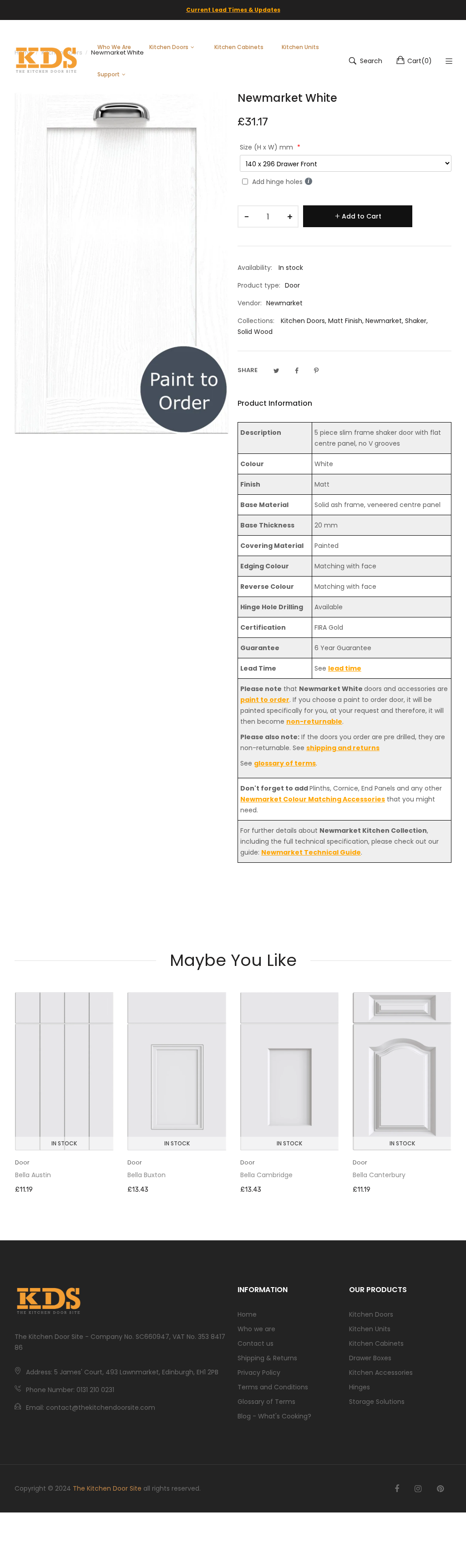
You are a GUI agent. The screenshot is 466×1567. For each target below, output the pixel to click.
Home (247, 1314)
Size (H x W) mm (267, 147)
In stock (64, 1143)
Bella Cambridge (266, 1174)
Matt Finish (345, 320)
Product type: (259, 285)
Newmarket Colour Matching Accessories (312, 799)
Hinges (359, 1387)
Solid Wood (255, 331)
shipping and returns (343, 747)
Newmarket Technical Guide (311, 852)
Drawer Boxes (370, 1358)
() (419, 60)
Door (22, 1162)
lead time (344, 668)
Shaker (415, 320)
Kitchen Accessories (381, 1372)
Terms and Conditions (273, 1387)
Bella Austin (33, 1174)
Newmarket (383, 320)
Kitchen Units (369, 1328)
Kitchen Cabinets (376, 1343)
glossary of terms (285, 763)
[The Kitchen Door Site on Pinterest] (440, 1488)
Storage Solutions (377, 1401)
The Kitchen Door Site (107, 1488)
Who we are (256, 1328)
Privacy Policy (259, 1372)
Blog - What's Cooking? (274, 1416)
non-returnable (314, 721)
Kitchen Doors (303, 320)
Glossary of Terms (266, 1401)
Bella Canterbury (379, 1174)
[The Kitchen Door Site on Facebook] (397, 1488)
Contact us (256, 1343)
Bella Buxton (146, 1174)
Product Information (275, 403)
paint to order (264, 699)
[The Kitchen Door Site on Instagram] (418, 1488)
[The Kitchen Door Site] (46, 60)
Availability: (255, 267)
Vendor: (250, 303)
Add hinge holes (277, 181)
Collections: (256, 320)
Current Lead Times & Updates (233, 10)
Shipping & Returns (267, 1358)
